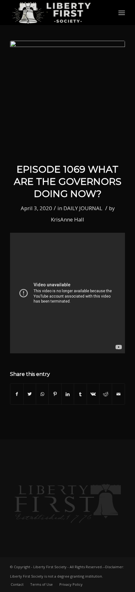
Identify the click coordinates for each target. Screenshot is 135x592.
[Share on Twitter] (30, 394)
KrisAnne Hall (67, 219)
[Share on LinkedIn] (68, 394)
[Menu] (121, 12)
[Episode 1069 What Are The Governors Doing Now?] (67, 98)
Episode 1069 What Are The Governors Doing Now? (68, 182)
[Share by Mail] (118, 394)
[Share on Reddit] (106, 394)
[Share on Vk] (93, 394)
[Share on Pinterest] (55, 394)
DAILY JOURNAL (82, 208)
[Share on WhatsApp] (42, 394)
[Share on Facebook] (16, 394)
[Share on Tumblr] (80, 394)
